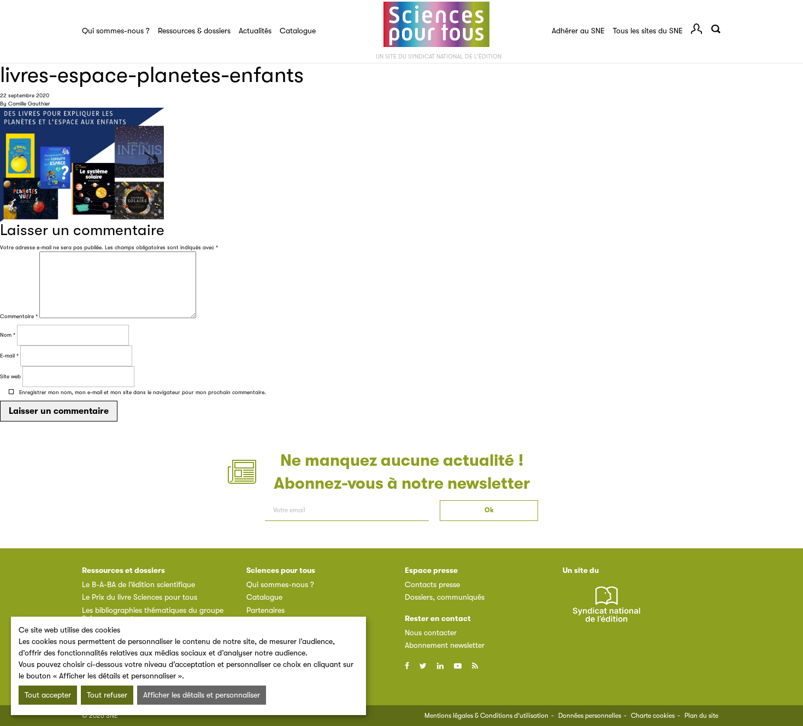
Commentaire (19, 316)
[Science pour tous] (436, 25)
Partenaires (265, 610)
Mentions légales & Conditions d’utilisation (486, 715)
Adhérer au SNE (578, 30)
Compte (696, 29)
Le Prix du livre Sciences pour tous (139, 597)
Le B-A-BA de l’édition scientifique (138, 584)
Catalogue (298, 30)
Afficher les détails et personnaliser (201, 694)
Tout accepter (48, 694)
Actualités (255, 30)
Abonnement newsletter (445, 645)
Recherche (715, 29)
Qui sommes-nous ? (116, 30)
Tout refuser (107, 694)
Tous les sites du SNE (648, 30)
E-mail (9, 356)
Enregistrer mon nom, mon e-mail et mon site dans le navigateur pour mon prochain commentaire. (142, 392)
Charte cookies (653, 715)
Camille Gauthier (29, 104)
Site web (10, 376)
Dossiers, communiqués (445, 597)
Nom (7, 335)
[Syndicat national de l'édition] (606, 610)
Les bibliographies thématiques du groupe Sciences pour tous (152, 614)
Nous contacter (431, 632)
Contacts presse (432, 584)
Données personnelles (589, 715)
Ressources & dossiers (194, 30)
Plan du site (701, 715)
